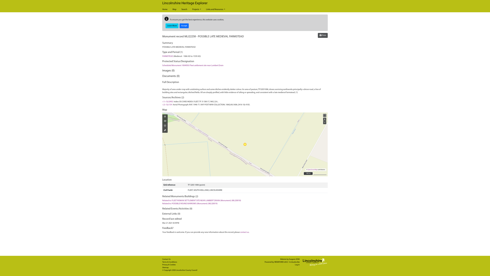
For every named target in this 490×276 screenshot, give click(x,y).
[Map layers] (165, 116)
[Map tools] (165, 130)
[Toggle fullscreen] (324, 115)
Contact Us (166, 259)
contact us (244, 232)
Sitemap (165, 268)
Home (164, 9)
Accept (184, 26)
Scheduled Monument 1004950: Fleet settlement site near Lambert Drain (192, 66)
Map (174, 9)
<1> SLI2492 (167, 102)
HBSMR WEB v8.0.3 (281, 262)
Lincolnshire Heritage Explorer (184, 3)
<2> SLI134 (167, 105)
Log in (297, 265)
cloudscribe (295, 262)
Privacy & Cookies (169, 265)
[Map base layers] (165, 121)
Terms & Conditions (169, 262)
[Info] (165, 126)
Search (184, 9)
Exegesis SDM (294, 259)
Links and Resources (215, 9)
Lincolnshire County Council (186, 270)
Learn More (172, 26)
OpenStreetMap (312, 169)
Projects (195, 9)
